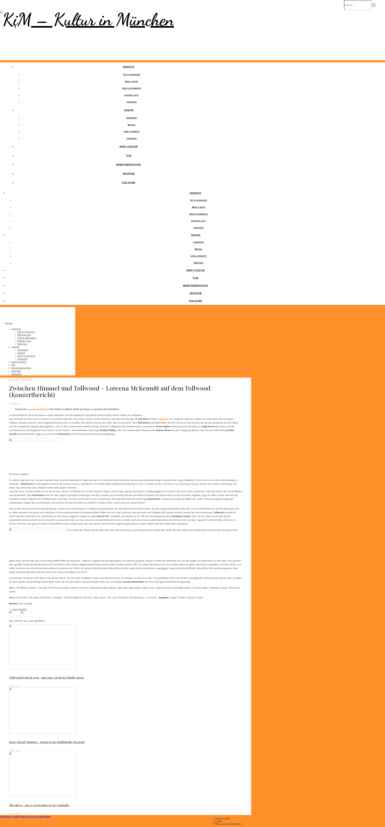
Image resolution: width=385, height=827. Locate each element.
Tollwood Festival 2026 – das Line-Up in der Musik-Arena (46, 677)
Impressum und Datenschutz (228, 823)
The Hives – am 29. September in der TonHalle (39, 805)
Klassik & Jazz (131, 95)
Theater (129, 110)
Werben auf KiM (222, 818)
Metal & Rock (131, 82)
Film (128, 155)
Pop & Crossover (131, 75)
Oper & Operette (132, 132)
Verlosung (128, 182)
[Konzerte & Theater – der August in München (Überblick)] (15, 615)
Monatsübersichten (128, 164)
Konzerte (128, 67)
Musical (132, 125)
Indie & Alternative (131, 88)
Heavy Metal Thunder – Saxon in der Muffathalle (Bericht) (47, 742)
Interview (129, 173)
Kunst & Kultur (129, 146)
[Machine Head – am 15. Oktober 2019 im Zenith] (26, 615)
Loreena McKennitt (37, 409)
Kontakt (218, 821)
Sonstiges (131, 102)
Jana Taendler (19, 609)
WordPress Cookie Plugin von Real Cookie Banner (25, 816)
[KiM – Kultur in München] (87, 19)
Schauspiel (131, 118)
